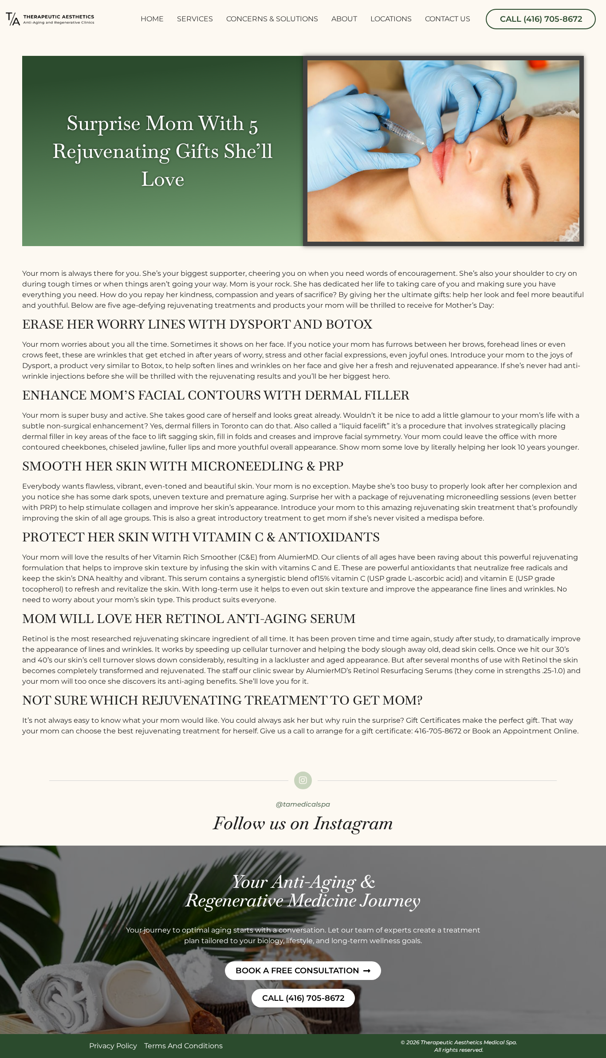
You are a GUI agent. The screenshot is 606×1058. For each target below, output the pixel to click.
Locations (391, 19)
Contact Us (447, 19)
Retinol (35, 639)
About (344, 19)
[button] (541, 19)
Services (195, 19)
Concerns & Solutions (272, 19)
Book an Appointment (512, 731)
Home (152, 19)
